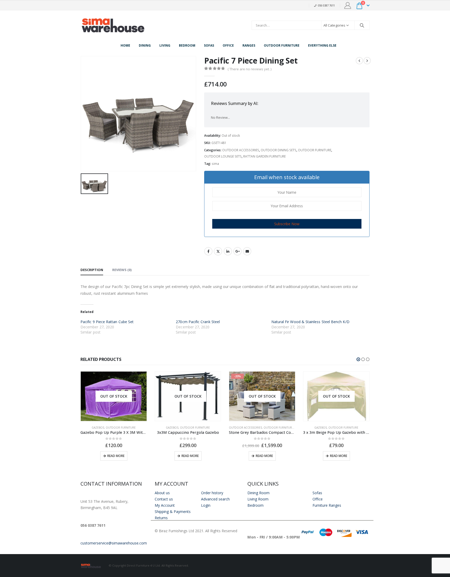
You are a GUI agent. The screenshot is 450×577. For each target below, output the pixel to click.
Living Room (257, 499)
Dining (145, 45)
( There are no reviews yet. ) (249, 69)
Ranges (248, 45)
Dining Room (258, 492)
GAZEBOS (98, 427)
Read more (115, 456)
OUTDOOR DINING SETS (278, 150)
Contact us (164, 499)
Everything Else (322, 45)
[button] (358, 359)
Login (205, 505)
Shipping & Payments (173, 511)
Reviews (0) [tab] (122, 269)
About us (162, 492)
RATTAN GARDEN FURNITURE (264, 156)
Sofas (209, 45)
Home (125, 45)
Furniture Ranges (326, 505)
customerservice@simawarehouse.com (113, 543)
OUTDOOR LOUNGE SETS (223, 156)
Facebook (208, 251)
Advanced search (215, 499)
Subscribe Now (286, 223)
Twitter (218, 251)
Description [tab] (91, 269)
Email (247, 251)
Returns (161, 517)
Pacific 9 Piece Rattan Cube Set (107, 321)
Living (164, 45)
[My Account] (348, 5)
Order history (212, 492)
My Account (165, 505)
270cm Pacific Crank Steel (198, 321)
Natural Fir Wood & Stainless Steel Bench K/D (310, 321)
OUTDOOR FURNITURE (314, 150)
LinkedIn (228, 251)
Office (228, 45)
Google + (237, 251)
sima (215, 163)
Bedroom (187, 45)
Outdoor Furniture (281, 45)
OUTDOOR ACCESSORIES (240, 150)
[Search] (362, 25)
